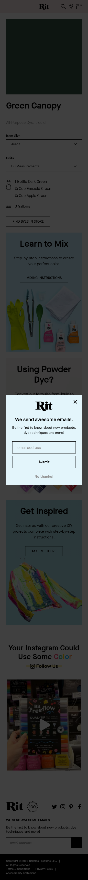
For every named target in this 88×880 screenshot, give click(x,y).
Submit (44, 462)
